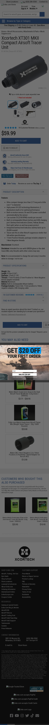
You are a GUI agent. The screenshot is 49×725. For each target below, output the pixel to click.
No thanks (24, 378)
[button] (24, 375)
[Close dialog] (1, 346)
